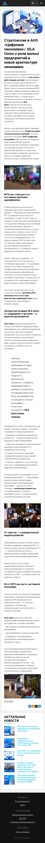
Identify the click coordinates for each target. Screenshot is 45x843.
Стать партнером (22, 832)
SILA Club (22, 818)
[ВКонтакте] (29, 706)
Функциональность (22, 801)
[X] (36, 706)
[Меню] (41, 3)
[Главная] (4, 3)
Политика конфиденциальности (22, 822)
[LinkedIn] (39, 706)
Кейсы (22, 805)
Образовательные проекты (22, 815)
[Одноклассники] (33, 706)
